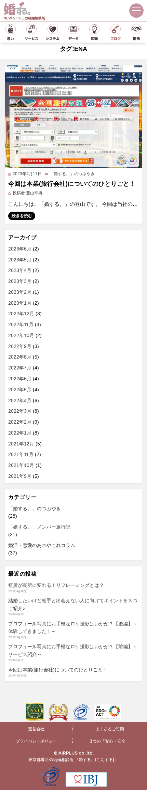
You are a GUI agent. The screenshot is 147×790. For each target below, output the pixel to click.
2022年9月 (19, 346)
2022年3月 (19, 411)
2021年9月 (19, 476)
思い (10, 38)
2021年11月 (21, 454)
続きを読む (22, 215)
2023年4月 (19, 270)
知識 (94, 38)
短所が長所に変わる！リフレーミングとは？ (56, 585)
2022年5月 (19, 389)
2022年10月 (21, 335)
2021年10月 (21, 465)
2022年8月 (19, 357)
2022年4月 (19, 400)
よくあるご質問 (109, 728)
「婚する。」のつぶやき (72, 173)
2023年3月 (19, 281)
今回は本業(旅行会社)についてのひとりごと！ (71, 183)
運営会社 (36, 728)
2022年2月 (19, 422)
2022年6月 (19, 378)
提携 (136, 38)
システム (52, 38)
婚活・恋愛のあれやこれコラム (41, 545)
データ (73, 38)
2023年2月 (19, 292)
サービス (31, 38)
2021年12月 (21, 443)
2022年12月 (21, 313)
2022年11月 (21, 324)
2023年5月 (19, 259)
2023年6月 (19, 249)
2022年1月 (19, 433)
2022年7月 (19, 367)
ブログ (115, 38)
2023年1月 (19, 303)
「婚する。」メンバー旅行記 (39, 527)
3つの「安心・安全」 (110, 741)
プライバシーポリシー (36, 741)
